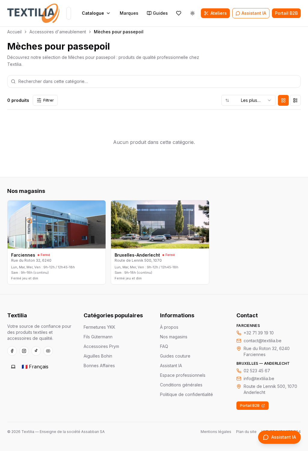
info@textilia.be (259, 378)
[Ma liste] (178, 13)
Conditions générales (181, 384)
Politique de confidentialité (186, 394)
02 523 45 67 (257, 370)
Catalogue (93, 13)
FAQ (164, 346)
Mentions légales (216, 431)
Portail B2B (250, 405)
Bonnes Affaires (99, 365)
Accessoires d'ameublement (57, 31)
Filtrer (48, 100)
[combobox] (248, 100)
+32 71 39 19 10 (259, 332)
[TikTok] (36, 351)
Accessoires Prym (101, 346)
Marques (129, 13)
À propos (169, 327)
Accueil (14, 31)
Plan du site (246, 431)
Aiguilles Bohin (98, 355)
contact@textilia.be (263, 340)
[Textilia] (33, 13)
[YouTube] (48, 351)
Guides (160, 13)
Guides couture (175, 355)
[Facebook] (12, 351)
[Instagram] (24, 351)
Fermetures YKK (99, 327)
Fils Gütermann (98, 336)
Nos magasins (173, 336)
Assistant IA (171, 365)
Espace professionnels (182, 375)
